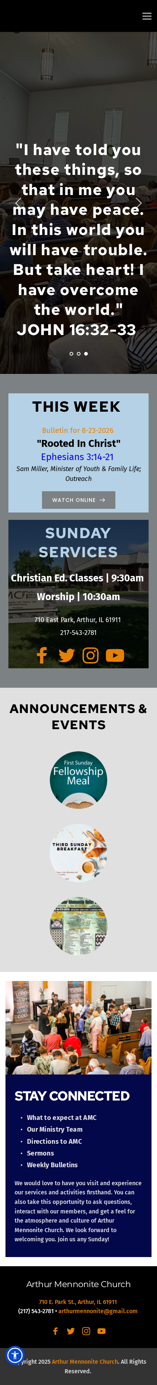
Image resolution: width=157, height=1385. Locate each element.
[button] (147, 16)
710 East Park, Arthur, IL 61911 (79, 620)
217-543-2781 (78, 633)
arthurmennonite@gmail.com (98, 1311)
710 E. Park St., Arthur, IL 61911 (78, 1301)
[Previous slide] (18, 203)
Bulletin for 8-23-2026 (78, 430)
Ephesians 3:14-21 (78, 457)
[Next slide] (138, 203)
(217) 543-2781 (36, 1311)
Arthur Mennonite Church (78, 1284)
